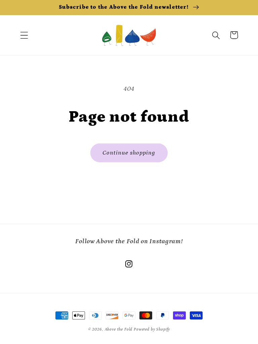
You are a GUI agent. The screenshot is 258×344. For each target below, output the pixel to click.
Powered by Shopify (152, 329)
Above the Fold (119, 329)
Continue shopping (128, 152)
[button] (24, 35)
